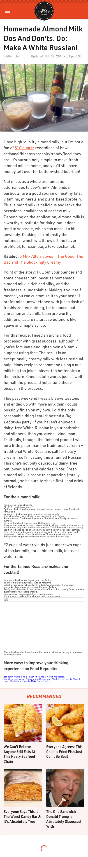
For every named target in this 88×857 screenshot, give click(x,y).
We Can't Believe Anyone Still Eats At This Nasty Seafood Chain (19, 754)
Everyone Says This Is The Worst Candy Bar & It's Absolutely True (22, 816)
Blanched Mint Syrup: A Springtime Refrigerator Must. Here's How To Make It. (42, 679)
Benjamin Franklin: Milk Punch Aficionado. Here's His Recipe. (34, 676)
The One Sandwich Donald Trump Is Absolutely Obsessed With (63, 819)
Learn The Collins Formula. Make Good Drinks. (27, 681)
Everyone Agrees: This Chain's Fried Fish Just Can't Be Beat (64, 751)
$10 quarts (24, 147)
